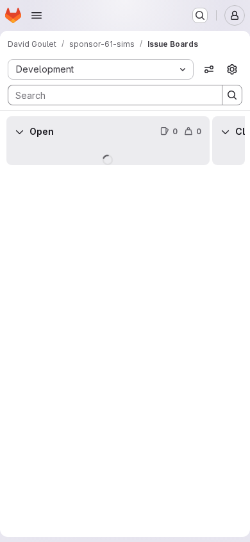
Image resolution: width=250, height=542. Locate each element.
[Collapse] (19, 131)
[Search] (232, 95)
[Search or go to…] (200, 15)
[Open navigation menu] (36, 15)
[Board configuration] (232, 69)
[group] (108, 151)
